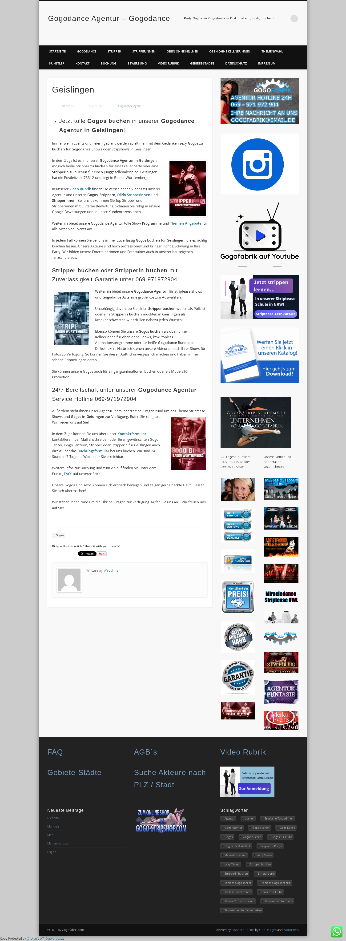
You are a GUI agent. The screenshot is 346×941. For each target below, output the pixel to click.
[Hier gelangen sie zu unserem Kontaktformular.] (238, 500)
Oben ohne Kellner (182, 51)
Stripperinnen (143, 51)
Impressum (267, 63)
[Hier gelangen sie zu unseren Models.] (281, 644)
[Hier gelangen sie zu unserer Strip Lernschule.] (281, 622)
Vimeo (302, 40)
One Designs (268, 930)
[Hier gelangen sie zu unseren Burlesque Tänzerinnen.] (281, 582)
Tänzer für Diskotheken (239, 901)
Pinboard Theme (242, 930)
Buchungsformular (93, 450)
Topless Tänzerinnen (238, 892)
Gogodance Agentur (131, 106)
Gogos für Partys (271, 846)
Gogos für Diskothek (238, 846)
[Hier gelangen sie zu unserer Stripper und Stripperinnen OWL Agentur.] (281, 603)
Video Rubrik (168, 63)
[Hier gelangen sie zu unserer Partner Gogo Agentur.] (281, 672)
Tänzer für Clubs (271, 892)
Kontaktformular (131, 433)
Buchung (108, 63)
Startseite (57, 51)
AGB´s (145, 752)
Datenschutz (236, 63)
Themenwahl (272, 51)
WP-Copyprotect (51, 938)
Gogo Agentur (233, 828)
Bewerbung (137, 63)
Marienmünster (57, 843)
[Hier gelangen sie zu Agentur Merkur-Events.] (281, 729)
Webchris (67, 106)
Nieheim (53, 818)
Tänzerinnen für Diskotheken (243, 910)
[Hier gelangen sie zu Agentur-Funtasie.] (281, 703)
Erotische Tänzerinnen (279, 818)
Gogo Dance (287, 828)
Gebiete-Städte (202, 63)
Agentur (230, 818)
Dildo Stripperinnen (133, 194)
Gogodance (86, 51)
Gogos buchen (252, 837)
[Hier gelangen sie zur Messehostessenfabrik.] (281, 499)
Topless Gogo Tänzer (238, 883)
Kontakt (82, 63)
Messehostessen (235, 855)
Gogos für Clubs (282, 837)
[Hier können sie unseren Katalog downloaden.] (260, 382)
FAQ (67, 473)
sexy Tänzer (232, 864)
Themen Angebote (185, 223)
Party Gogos (264, 855)
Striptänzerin (266, 874)
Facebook (292, 40)
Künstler (56, 63)
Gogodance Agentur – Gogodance (109, 18)
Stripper (114, 51)
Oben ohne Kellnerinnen (229, 51)
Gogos (60, 535)
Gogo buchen (261, 828)
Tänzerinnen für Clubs (279, 901)
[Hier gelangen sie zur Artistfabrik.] (281, 529)
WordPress (291, 930)
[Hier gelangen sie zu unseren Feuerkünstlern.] (281, 555)
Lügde (51, 852)
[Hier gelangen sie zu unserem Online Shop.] (161, 833)
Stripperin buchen (236, 874)
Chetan (32, 938)
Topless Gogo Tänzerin (276, 883)
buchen (249, 818)
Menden (53, 826)
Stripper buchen (260, 864)
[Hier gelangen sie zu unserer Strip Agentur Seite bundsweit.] (238, 718)
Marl (50, 835)
